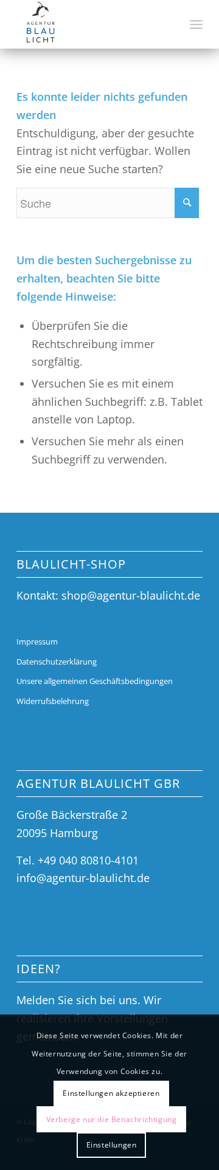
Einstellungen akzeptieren (111, 1093)
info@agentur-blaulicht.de (83, 878)
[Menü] (196, 24)
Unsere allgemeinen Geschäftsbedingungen (94, 681)
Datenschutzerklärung (56, 661)
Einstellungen (111, 1145)
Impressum (37, 641)
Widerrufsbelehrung (52, 701)
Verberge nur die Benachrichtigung (111, 1119)
